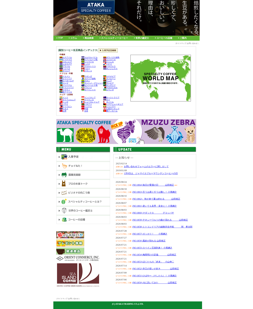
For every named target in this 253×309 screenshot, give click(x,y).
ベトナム (88, 106)
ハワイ (65, 104)
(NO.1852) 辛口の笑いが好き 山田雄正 (155, 268)
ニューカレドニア (91, 102)
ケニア (109, 81)
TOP (60, 38)
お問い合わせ (192, 43)
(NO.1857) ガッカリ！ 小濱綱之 (149, 234)
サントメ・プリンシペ (93, 83)
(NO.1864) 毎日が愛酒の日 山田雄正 (153, 185)
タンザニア (111, 85)
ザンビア (110, 83)
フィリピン (67, 106)
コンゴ (65, 83)
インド (65, 97)
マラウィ (66, 90)
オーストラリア (112, 97)
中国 (86, 109)
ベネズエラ (111, 66)
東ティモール (112, 111)
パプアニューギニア (114, 104)
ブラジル (66, 66)
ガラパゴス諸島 (112, 57)
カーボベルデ (68, 81)
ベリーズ (66, 69)
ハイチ (87, 64)
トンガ (65, 102)
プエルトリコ (90, 66)
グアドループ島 (91, 60)
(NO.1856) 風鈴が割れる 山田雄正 (149, 240)
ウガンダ (88, 76)
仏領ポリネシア (112, 109)
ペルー (87, 69)
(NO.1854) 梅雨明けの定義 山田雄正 (154, 254)
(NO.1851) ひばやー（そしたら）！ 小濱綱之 (154, 275)
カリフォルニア (69, 100)
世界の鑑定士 (142, 38)
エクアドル (67, 57)
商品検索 (89, 38)
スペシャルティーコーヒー (114, 38)
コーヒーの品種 (164, 38)
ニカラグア (67, 64)
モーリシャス (90, 90)
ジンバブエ (67, 85)
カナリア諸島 (90, 79)
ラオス (65, 109)
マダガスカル (112, 87)
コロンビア (67, 62)
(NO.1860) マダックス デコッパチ (153, 213)
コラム (73, 38)
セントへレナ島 (91, 85)
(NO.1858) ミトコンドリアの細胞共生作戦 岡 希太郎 (162, 226)
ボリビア (66, 71)
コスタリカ (111, 60)
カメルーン (111, 79)
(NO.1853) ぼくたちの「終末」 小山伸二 (153, 261)
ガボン (87, 81)
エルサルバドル (91, 57)
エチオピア (111, 76)
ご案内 (183, 38)
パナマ (109, 64)
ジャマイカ (89, 62)
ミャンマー (111, 106)
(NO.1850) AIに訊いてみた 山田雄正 (154, 282)
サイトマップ (181, 43)
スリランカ (89, 100)
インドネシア (90, 97)
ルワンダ (110, 90)
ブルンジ (88, 87)
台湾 (64, 111)
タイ (108, 100)
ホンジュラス (112, 69)
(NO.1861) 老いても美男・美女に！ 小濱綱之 (154, 206)
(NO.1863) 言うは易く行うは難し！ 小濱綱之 (154, 192)
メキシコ (88, 71)
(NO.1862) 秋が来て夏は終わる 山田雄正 (156, 199)
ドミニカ (110, 62)
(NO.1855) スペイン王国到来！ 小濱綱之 (152, 247)
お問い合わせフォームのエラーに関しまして (146, 166)
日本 (86, 111)
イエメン (66, 76)
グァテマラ (67, 60)
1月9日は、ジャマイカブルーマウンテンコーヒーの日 (151, 173)
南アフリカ (67, 92)
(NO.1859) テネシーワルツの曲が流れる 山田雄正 (160, 220)
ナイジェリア (68, 87)
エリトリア (67, 79)
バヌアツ (88, 104)
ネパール (110, 102)
